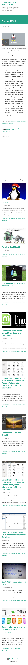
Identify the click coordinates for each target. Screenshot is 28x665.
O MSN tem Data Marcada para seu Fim (13, 284)
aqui (20, 119)
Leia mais (4, 220)
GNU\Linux (13, 129)
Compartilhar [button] (6, 131)
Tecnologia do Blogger (15, 659)
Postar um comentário (18, 218)
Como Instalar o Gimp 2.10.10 (11, 433)
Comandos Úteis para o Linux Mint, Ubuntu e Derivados (12, 333)
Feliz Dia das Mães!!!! (11, 247)
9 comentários (15, 351)
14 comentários (15, 648)
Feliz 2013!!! (7, 202)
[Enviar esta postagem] (18, 129)
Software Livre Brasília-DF (9, 3)
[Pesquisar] (22, 3)
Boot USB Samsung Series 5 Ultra (14, 583)
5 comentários (15, 600)
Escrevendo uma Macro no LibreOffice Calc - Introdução (13, 629)
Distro (8, 129)
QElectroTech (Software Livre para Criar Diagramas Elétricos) (14, 534)
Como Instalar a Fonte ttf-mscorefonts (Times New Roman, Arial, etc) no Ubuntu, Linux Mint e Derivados (13, 383)
